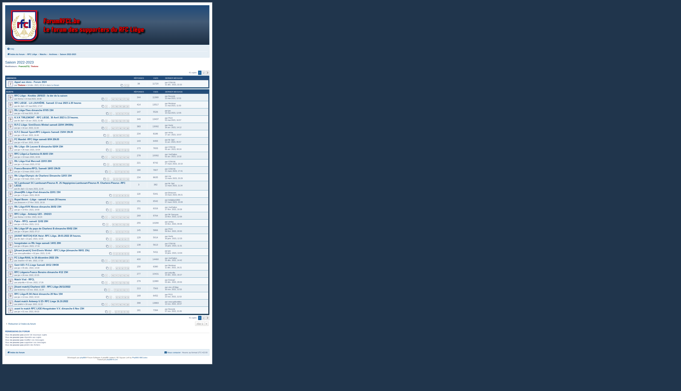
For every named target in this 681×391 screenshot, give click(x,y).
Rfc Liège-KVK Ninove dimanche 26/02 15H (37, 206)
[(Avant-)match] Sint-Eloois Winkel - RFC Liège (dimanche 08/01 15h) (51, 250)
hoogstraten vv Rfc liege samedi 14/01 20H (37, 243)
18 (128, 99)
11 (124, 135)
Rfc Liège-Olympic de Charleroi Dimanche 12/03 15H (43, 175)
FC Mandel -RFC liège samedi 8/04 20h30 (36, 139)
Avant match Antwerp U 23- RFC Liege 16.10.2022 (41, 301)
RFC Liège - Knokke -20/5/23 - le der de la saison (40, 95)
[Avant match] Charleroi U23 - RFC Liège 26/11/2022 (42, 286)
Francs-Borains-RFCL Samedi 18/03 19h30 (37, 168)
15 (116, 99)
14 (113, 99)
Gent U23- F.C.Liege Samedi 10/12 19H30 (36, 265)
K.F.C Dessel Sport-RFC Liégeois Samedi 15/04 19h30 (43, 132)
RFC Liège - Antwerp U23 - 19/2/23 (32, 214)
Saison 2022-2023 (19, 62)
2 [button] (203, 72)
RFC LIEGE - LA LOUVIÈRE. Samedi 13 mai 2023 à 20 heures (47, 103)
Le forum (55, 85)
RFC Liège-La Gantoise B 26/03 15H (33, 154)
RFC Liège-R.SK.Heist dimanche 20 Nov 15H (38, 294)
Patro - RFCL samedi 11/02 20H (31, 221)
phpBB (83, 358)
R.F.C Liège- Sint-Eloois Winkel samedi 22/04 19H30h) (43, 124)
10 (120, 135)
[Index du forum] (79, 25)
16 (120, 99)
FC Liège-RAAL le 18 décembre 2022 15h (36, 257)
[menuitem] (10, 49)
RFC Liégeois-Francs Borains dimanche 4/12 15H (41, 272)
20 (124, 106)
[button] (207, 73)
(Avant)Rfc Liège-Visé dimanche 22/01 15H (37, 192)
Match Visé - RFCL (24, 279)
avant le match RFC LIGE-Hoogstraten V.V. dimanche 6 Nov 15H (49, 308)
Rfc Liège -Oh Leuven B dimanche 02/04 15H (38, 146)
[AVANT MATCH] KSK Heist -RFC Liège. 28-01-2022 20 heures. (47, 236)
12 (128, 135)
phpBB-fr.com (112, 359)
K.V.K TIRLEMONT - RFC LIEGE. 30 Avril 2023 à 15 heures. (46, 117)
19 (120, 106)
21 (128, 106)
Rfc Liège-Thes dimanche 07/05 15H (33, 110)
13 (124, 157)
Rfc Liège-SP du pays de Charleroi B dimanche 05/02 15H (45, 228)
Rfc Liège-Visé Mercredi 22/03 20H (33, 161)
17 (124, 99)
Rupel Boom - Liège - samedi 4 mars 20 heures (40, 199)
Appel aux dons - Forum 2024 (30, 82)
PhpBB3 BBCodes (139, 358)
